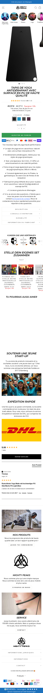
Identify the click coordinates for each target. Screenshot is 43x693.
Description (21, 209)
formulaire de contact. (21, 199)
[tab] (36, 465)
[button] (21, 101)
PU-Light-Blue (19, 119)
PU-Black (14, 119)
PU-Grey (24, 119)
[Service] (21, 604)
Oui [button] (20, 493)
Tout (21, 260)
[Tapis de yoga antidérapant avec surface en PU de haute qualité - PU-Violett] (12, 345)
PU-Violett (29, 119)
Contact (21, 665)
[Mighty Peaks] (21, 561)
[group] (21, 447)
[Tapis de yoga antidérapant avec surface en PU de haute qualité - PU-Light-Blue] (8, 345)
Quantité (21, 125)
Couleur (21, 115)
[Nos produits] (21, 521)
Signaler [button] (24, 493)
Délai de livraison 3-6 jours (21, 110)
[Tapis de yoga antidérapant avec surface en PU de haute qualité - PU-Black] (5, 345)
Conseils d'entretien (21, 214)
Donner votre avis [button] (21, 457)
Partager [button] (29, 493)
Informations (21, 659)
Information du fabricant (21, 222)
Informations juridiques (21, 653)
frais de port (23, 108)
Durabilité (21, 218)
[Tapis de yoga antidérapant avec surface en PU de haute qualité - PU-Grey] (10, 345)
